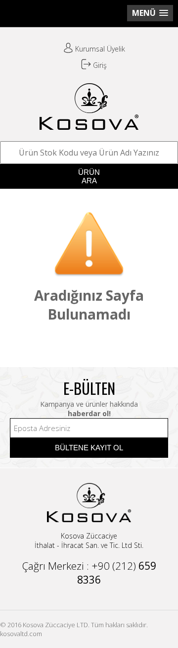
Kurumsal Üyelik (99, 49)
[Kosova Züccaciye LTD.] (89, 126)
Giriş (99, 65)
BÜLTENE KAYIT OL (89, 447)
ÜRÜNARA (89, 176)
